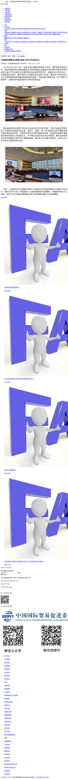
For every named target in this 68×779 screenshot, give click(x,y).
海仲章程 (7, 672)
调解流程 (7, 751)
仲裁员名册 (7, 711)
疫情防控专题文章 (10, 767)
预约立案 (7, 18)
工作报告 (7, 659)
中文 (2, 4)
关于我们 (7, 27)
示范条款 (7, 10)
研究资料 (7, 728)
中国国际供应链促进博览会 (12, 51)
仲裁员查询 (8, 14)
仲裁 (5, 30)
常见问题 (7, 708)
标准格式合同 (8, 49)
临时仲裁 (7, 725)
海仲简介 (7, 679)
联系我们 (7, 21)
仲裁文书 (7, 705)
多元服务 (7, 47)
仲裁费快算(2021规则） (11, 695)
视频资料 (7, 770)
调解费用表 (7, 741)
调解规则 (7, 748)
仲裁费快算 (8, 16)
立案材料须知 (8, 702)
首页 (5, 25)
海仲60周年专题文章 (10, 764)
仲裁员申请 (8, 20)
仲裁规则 (7, 8)
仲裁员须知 (7, 721)
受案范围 (7, 669)
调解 (5, 36)
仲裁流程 (7, 12)
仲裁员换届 (7, 718)
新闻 (5, 40)
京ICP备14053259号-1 (42, 777)
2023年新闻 (21, 56)
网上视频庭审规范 (10, 734)
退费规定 (7, 698)
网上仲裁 (7, 731)
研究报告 (7, 761)
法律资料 (7, 774)
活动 (5, 45)
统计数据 (7, 662)
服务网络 (7, 666)
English (6, 4)
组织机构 (7, 675)
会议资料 (7, 757)
